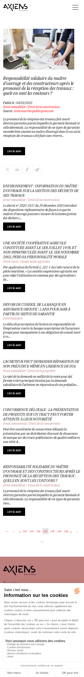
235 (32, 531)
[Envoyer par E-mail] (36, 169)
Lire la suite (14, 151)
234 (25, 531)
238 (52, 531)
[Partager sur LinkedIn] (17, 169)
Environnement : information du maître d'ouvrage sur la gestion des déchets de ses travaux (40, 191)
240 (66, 531)
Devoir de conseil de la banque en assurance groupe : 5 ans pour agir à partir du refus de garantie (36, 309)
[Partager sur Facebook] (27, 169)
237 (45, 531)
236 (38, 531)
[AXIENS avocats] (15, 7)
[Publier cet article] (7, 169)
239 (59, 531)
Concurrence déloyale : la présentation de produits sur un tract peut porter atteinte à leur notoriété (40, 414)
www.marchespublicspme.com (34, 111)
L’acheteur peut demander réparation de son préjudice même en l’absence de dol (41, 364)
